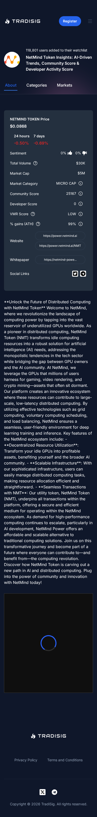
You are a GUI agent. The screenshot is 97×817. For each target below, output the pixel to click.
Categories (36, 85)
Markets (64, 85)
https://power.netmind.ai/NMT (60, 246)
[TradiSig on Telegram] (54, 792)
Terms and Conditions (65, 760)
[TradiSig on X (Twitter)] (43, 792)
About (10, 85)
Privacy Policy (25, 760)
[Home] (22, 21)
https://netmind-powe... (60, 259)
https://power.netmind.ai (60, 236)
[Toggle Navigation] (90, 21)
